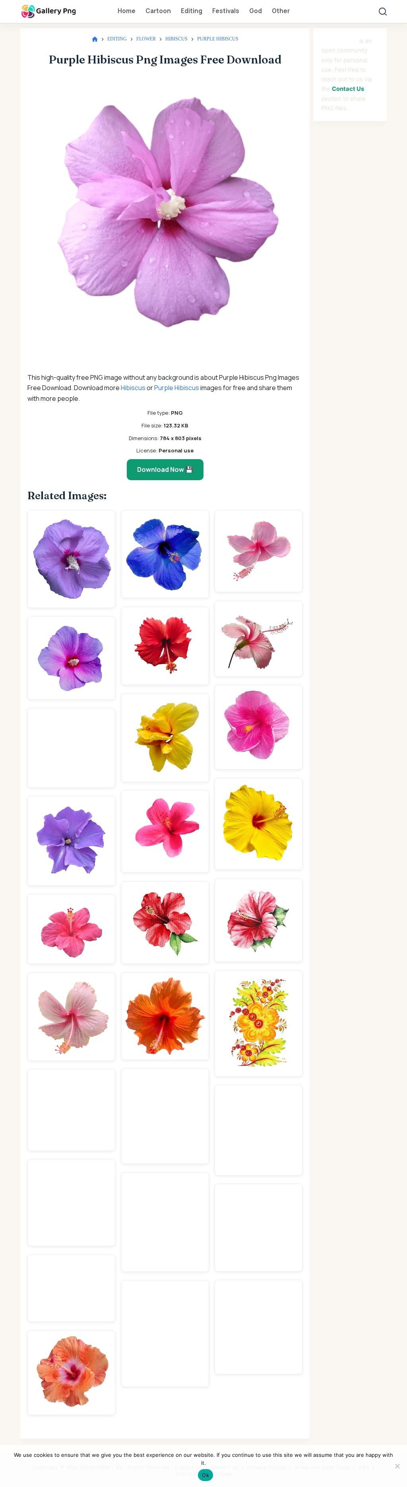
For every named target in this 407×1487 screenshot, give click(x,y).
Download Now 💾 (165, 469)
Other (281, 11)
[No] (397, 1466)
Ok (205, 1475)
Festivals (225, 11)
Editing (191, 11)
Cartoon (158, 11)
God (255, 11)
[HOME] (95, 39)
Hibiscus (133, 387)
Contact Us (348, 88)
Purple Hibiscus (176, 387)
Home (127, 11)
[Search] (383, 11)
